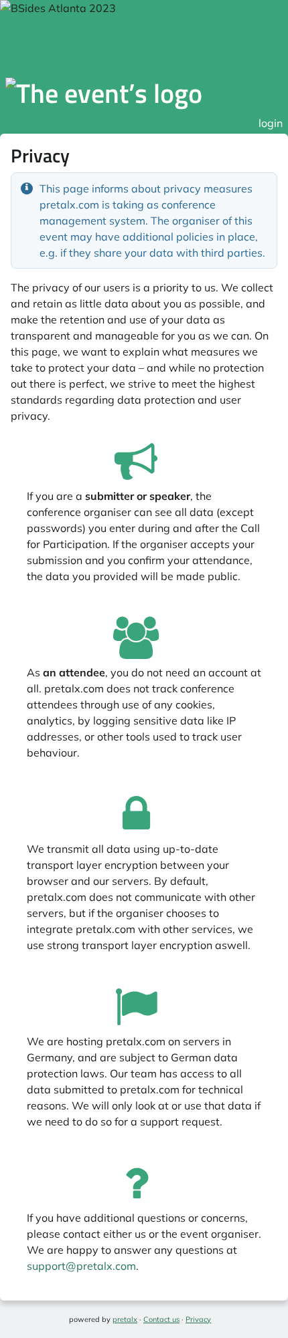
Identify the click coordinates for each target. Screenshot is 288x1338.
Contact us (161, 1319)
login (271, 123)
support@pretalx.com (81, 1266)
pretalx (125, 1319)
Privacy (198, 1319)
